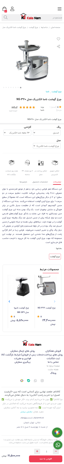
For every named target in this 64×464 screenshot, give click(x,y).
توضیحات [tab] (57, 181)
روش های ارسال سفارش (22, 351)
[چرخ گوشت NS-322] (46, 286)
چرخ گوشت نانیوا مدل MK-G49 (21, 310)
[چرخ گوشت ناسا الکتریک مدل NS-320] (32, 343)
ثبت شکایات (53, 358)
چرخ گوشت (33, 27)
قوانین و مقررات (22, 358)
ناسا (47, 91)
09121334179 (38, 418)
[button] (9, 301)
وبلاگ (53, 373)
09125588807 (26, 418)
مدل (58, 140)
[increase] (37, 451)
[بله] (29, 381)
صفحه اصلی (55, 27)
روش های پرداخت (53, 354)
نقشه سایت (53, 369)
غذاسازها (44, 27)
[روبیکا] (22, 381)
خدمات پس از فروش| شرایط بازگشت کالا (22, 354)
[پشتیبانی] (35, 381)
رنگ (59, 127)
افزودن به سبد (45, 459)
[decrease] (56, 451)
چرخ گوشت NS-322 (46, 308)
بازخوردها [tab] (23, 181)
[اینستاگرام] (42, 381)
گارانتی (27, 127)
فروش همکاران (53, 351)
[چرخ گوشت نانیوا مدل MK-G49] (20, 286)
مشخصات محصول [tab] (40, 181)
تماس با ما (53, 362)
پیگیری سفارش (23, 362)
